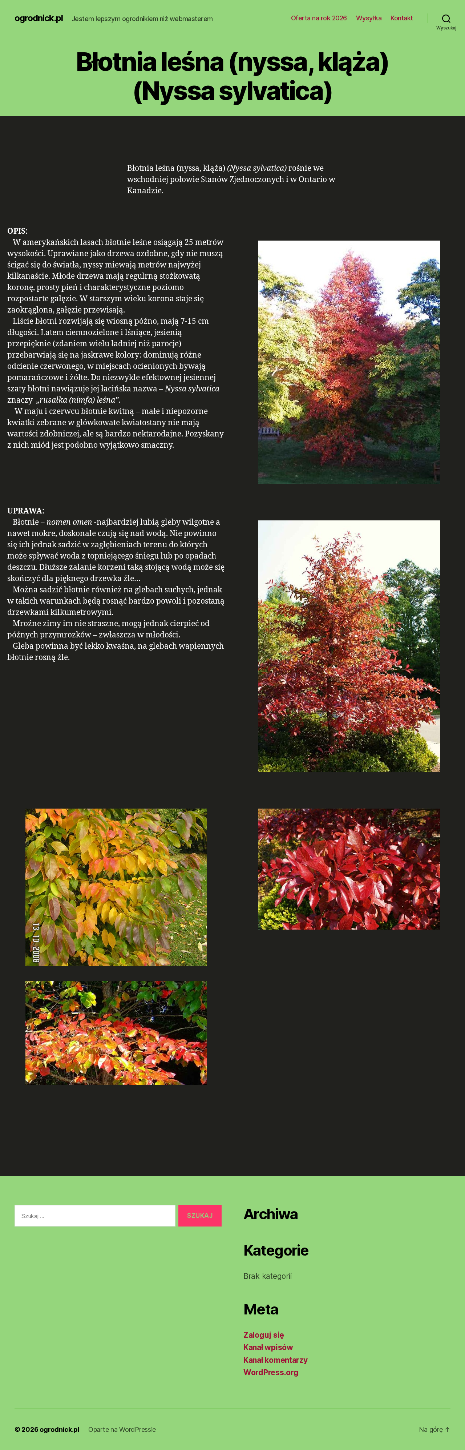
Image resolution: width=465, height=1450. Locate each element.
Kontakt (402, 18)
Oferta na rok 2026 (319, 18)
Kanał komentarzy (275, 1360)
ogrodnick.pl (39, 18)
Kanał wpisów (268, 1347)
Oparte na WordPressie (122, 1429)
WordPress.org (271, 1372)
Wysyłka (369, 18)
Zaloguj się (263, 1335)
